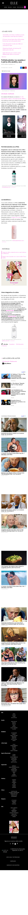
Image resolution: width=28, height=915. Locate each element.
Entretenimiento (14, 745)
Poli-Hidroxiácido (20, 344)
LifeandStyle (14, 776)
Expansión (4, 764)
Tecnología (14, 771)
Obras (14, 772)
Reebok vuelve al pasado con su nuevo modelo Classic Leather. (14, 257)
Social (14, 809)
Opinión (14, 786)
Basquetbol (14, 758)
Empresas (14, 766)
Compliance (13, 861)
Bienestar (14, 738)
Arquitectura (14, 795)
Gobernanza (14, 810)
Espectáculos (14, 721)
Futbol (14, 754)
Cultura (14, 729)
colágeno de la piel (16, 217)
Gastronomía (14, 733)
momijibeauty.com (6, 187)
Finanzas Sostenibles (14, 812)
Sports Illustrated (5, 753)
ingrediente (12, 344)
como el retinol (12, 316)
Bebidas (14, 734)
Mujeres (14, 774)
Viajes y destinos (14, 735)
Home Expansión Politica (14, 767)
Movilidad (14, 811)
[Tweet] (23, 68)
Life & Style (4, 743)
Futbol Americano (14, 757)
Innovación (14, 814)
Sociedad (14, 787)
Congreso (14, 782)
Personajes (14, 736)
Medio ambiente (14, 807)
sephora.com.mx (5, 340)
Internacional (14, 769)
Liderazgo (14, 801)
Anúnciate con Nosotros (13, 865)
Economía (14, 768)
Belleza (10, 7)
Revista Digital (14, 282)
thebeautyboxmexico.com (18, 240)
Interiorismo (14, 796)
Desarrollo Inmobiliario (14, 792)
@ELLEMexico (7, 363)
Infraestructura (14, 793)
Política (3, 778)
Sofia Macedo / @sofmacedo (9, 361)
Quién (2, 720)
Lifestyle (14, 760)
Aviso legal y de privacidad (13, 857)
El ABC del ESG (14, 815)
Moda (5, 7)
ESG (14, 773)
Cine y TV (14, 748)
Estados (14, 784)
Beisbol (14, 755)
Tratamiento (4, 345)
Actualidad (14, 800)
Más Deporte (14, 759)
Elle (2, 712)
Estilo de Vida (14, 739)
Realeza (14, 722)
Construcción (14, 791)
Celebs (14, 7)
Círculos (14, 724)
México (14, 781)
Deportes (14, 746)
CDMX (14, 783)
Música (14, 749)
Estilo (14, 744)
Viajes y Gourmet (14, 727)
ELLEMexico (10, 844)
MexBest (3, 731)
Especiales (14, 804)
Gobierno (14, 779)
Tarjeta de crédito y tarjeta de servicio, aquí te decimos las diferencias (14, 253)
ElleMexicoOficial (18, 843)
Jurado (14, 740)
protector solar (10, 310)
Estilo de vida (20, 7)
